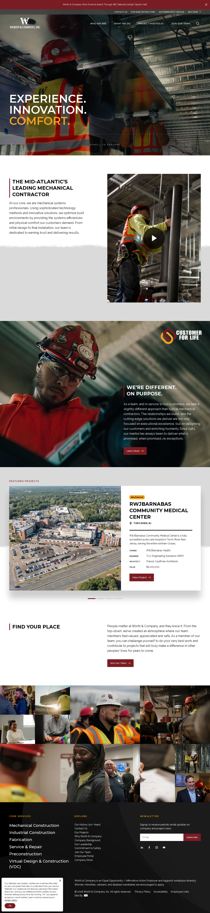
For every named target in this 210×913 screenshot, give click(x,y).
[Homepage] (25, 23)
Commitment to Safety (88, 848)
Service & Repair (72, 277)
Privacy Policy (143, 891)
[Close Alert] (206, 4)
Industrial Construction (76, 270)
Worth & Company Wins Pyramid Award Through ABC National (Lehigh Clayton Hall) (105, 4)
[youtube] (164, 847)
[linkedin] (142, 847)
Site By (79, 895)
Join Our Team (83, 852)
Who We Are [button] (98, 23)
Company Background (87, 840)
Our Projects (82, 832)
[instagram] (156, 847)
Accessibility (161, 891)
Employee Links (180, 891)
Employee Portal (84, 856)
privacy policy (11, 900)
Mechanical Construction (31, 270)
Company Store (84, 860)
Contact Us (81, 828)
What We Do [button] (122, 23)
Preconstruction (25, 284)
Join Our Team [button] (180, 23)
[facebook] (149, 847)
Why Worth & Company (88, 836)
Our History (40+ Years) (88, 824)
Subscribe (192, 837)
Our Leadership (83, 844)
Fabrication (22, 277)
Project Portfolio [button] (151, 23)
